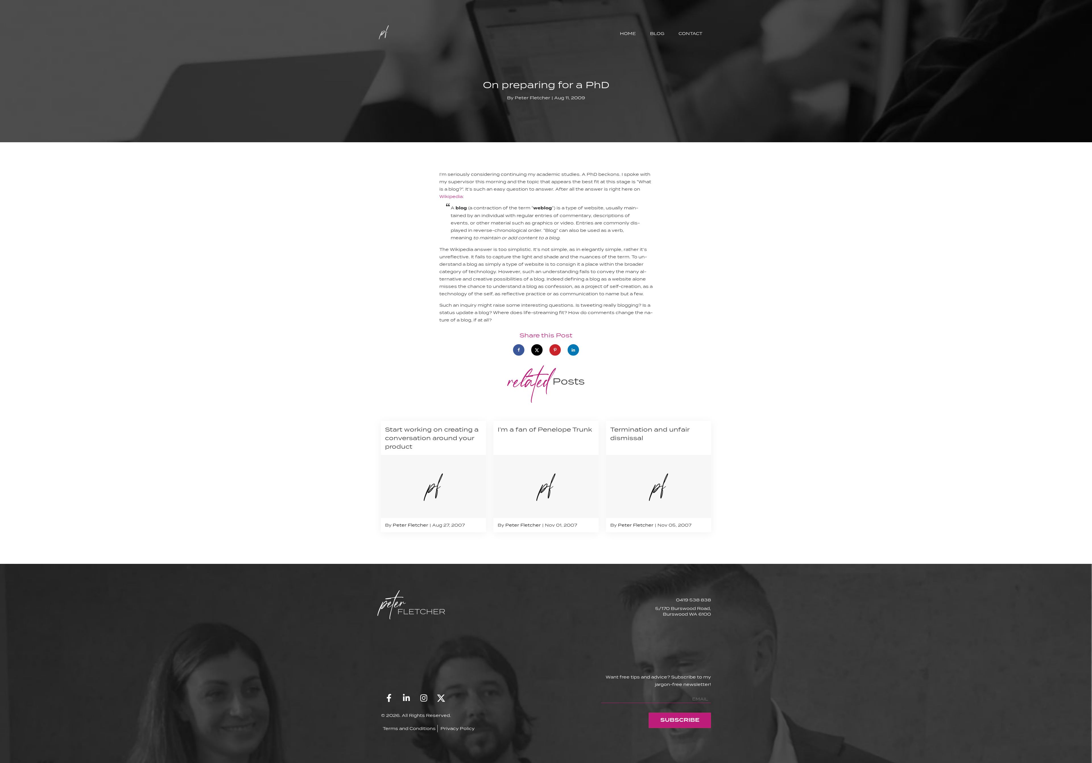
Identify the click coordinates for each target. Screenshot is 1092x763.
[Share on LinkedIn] (573, 350)
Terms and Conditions (409, 728)
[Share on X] (537, 350)
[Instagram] (424, 698)
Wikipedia (451, 196)
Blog (657, 33)
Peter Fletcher (532, 97)
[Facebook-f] (389, 698)
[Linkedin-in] (406, 698)
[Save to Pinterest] (555, 350)
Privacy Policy (457, 728)
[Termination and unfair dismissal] (658, 476)
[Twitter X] (441, 698)
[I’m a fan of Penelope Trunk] (546, 476)
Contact (690, 33)
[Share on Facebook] (518, 350)
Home (628, 33)
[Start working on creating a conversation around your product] (433, 476)
